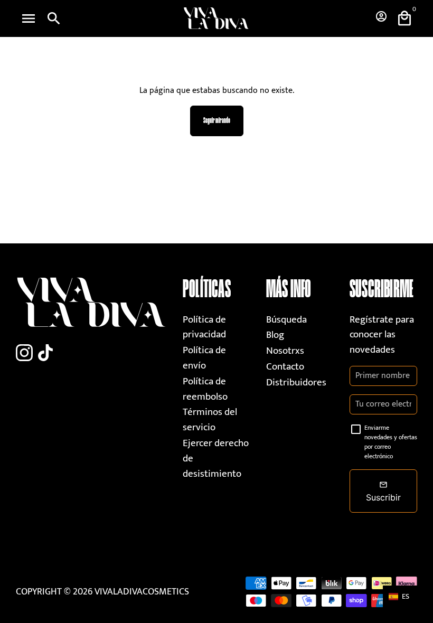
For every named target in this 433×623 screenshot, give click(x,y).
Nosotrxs (285, 350)
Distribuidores (296, 382)
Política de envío (204, 358)
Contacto (285, 366)
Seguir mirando (216, 121)
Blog (275, 335)
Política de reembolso (205, 389)
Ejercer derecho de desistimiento (216, 458)
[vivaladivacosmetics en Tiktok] (45, 353)
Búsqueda (286, 319)
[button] (404, 596)
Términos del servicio (210, 419)
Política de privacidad (204, 327)
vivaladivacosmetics (142, 592)
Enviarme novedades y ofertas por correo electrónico (390, 442)
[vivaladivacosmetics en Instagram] (24, 353)
